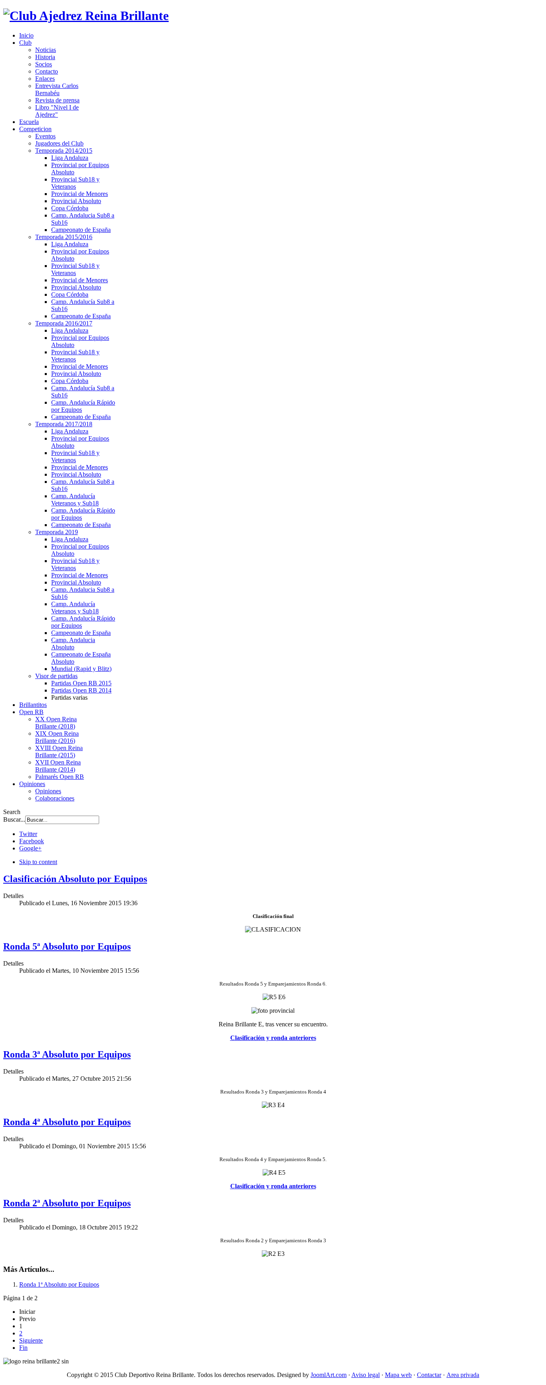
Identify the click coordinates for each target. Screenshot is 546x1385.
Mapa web (398, 1374)
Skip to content (38, 861)
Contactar (429, 1374)
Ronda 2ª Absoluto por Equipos (67, 1203)
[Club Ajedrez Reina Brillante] (86, 15)
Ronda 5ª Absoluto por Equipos (67, 946)
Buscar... (14, 819)
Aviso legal (365, 1374)
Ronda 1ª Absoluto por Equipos (59, 1284)
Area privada (462, 1374)
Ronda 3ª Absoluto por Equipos (67, 1054)
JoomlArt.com (329, 1374)
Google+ (30, 848)
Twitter (28, 833)
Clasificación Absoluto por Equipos (75, 879)
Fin (23, 1347)
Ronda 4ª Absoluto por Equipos (67, 1122)
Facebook (31, 841)
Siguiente (31, 1340)
